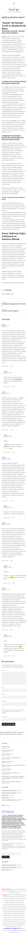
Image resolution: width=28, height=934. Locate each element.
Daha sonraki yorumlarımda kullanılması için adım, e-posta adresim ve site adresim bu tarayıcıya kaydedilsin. (13, 711)
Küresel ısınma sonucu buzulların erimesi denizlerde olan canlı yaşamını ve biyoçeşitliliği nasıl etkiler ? (13, 777)
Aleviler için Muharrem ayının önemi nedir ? (11, 757)
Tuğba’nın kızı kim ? (6, 746)
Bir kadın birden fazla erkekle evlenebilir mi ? (11, 781)
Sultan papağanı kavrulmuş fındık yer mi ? (11, 772)
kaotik (7, 294)
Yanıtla (11, 366)
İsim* (3, 687)
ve (12, 294)
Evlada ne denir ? (5, 795)
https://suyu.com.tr (18, 732)
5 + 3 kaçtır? (5, 716)
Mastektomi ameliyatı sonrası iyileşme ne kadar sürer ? (14, 765)
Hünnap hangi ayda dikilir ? (8, 750)
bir (3, 294)
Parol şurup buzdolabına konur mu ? (10, 800)
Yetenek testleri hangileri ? (10, 311)
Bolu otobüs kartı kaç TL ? (7, 754)
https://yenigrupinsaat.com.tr (8, 734)
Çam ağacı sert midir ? (7, 769)
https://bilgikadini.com (6, 732)
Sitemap (19, 734)
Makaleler (9, 290)
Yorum (3, 670)
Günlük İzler (14, 9)
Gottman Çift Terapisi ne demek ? (9, 790)
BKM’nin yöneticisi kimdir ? (7, 761)
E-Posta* (4, 694)
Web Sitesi (4, 701)
